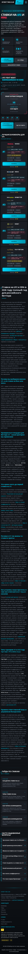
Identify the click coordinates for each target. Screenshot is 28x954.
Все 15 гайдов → (5, 773)
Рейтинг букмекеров (7, 60)
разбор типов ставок (7, 510)
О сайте (3, 919)
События (3, 910)
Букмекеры (4, 905)
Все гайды (21, 60)
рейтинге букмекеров (18, 900)
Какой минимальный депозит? (12, 868)
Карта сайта (4, 924)
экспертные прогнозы (16, 335)
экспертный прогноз (12, 597)
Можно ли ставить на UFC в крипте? (13, 851)
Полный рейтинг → (7, 139)
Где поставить (20, 125)
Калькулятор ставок (14, 65)
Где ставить (19, 2)
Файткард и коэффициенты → (7, 125)
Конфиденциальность (6, 921)
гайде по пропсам (20, 581)
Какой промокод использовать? (12, 845)
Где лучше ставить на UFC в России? (13, 840)
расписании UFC (11, 705)
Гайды (2, 908)
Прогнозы (3, 912)
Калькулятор (4, 914)
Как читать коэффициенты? (11, 873)
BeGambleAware (5, 940)
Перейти (14, 163)
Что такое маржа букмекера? (12, 879)
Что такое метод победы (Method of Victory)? (13, 857)
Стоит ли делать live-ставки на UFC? (13, 863)
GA (11, 940)
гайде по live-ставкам (7, 583)
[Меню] (26, 2)
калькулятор (22, 339)
